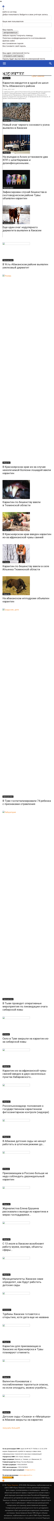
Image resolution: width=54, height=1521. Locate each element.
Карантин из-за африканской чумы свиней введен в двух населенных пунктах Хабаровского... (24, 1073)
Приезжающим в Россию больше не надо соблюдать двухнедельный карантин (25, 1176)
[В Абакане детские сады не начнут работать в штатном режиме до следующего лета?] (27, 1128)
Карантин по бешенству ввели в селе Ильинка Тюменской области (26, 568)
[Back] (3, 9)
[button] (4, 63)
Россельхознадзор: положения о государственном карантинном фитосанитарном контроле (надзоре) (26, 1109)
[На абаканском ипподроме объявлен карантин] (27, 585)
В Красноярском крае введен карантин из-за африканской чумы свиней (27, 536)
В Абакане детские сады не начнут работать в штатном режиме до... (24, 1143)
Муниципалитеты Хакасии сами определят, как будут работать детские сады (23, 1282)
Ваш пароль (8, 29)
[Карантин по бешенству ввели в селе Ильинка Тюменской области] (27, 553)
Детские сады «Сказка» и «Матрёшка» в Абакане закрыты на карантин (27, 1418)
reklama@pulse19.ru (25, 1475)
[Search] (50, 63)
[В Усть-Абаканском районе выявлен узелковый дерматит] (27, 251)
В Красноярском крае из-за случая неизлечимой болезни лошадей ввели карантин (27, 470)
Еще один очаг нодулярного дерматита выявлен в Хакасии (22, 229)
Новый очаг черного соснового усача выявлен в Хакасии (26, 126)
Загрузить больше (10, 1428)
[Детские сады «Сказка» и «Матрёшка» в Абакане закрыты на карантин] (27, 1403)
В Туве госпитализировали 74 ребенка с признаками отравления (27, 802)
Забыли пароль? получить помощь (18, 35)
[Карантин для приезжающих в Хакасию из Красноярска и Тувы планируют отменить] (27, 1333)
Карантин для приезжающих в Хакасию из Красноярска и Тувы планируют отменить (23, 1349)
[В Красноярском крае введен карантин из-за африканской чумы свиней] (27, 521)
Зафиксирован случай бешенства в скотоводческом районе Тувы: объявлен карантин (25, 195)
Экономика (6, 1310)
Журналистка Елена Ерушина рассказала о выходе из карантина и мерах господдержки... (25, 1211)
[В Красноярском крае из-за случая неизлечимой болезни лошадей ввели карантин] (27, 369)
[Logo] (14, 70)
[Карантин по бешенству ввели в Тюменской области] (27, 489)
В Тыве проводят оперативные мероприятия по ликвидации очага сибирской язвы (25, 1006)
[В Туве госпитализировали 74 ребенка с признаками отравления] (27, 703)
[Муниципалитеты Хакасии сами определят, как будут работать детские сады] (27, 1266)
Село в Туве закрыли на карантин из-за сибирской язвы (26, 1040)
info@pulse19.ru (30, 1470)
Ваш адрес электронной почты (16, 53)
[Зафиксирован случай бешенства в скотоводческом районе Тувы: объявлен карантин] (27, 179)
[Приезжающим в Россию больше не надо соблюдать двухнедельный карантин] (27, 1160)
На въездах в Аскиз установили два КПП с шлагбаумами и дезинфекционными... (25, 160)
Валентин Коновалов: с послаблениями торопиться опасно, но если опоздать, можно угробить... (25, 1384)
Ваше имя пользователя (13, 21)
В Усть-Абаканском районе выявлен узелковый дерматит (25, 266)
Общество (6, 120)
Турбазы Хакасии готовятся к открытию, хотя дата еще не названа (26, 1316)
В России (6, 498)
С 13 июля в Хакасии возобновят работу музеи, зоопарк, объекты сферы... (23, 1246)
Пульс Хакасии (12, 1485)
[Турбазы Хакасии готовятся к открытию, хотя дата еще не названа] (27, 1301)
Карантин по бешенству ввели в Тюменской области (22, 504)
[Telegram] (3, 6)
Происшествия (8, 188)
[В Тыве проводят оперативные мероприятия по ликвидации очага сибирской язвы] (27, 905)
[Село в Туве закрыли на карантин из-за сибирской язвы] (27, 1025)
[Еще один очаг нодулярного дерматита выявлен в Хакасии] (27, 214)
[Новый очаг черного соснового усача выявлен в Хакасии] (27, 99)
